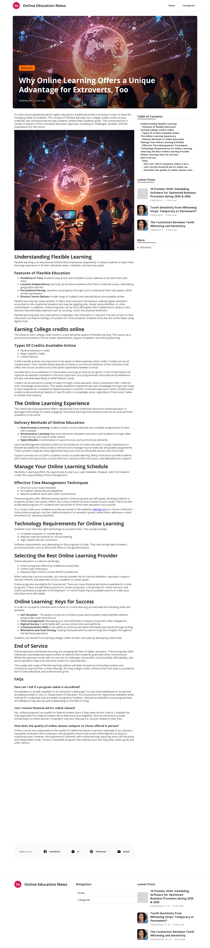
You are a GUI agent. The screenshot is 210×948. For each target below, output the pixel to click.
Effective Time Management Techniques (165, 145)
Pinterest (101, 851)
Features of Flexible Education (159, 126)
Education (26, 67)
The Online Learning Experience (158, 136)
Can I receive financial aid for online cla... (166, 166)
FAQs (145, 160)
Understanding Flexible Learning (159, 123)
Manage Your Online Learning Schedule (162, 142)
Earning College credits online (157, 129)
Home (171, 5)
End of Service (148, 157)
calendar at (98, 509)
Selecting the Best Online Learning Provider (165, 151)
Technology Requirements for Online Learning (166, 148)
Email (126, 851)
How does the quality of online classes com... (169, 170)
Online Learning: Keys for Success (159, 154)
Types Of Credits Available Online (160, 133)
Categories (189, 5)
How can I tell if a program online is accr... (167, 163)
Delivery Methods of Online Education (163, 139)
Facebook (55, 851)
